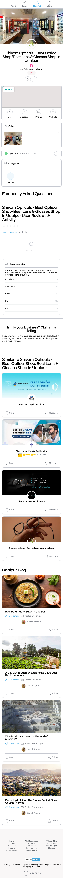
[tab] (9, 232)
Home (11, 841)
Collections (31, 846)
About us (31, 843)
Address (24, 117)
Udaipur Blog (51, 841)
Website (53, 117)
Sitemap (51, 848)
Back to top (35, 873)
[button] (28, 79)
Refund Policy (31, 850)
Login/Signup (11, 850)
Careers (11, 848)
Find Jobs (11, 843)
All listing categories (31, 848)
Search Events (51, 843)
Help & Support (51, 846)
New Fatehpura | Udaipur (30, 69)
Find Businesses (31, 841)
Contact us (11, 846)
